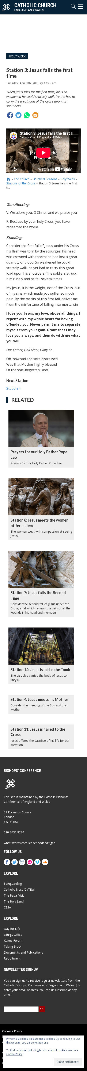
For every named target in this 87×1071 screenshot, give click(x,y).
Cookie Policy (14, 1054)
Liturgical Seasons (45, 179)
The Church (21, 179)
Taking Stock (12, 946)
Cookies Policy (12, 1031)
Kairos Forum (13, 940)
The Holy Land (14, 901)
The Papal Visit (14, 895)
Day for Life (12, 929)
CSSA (7, 907)
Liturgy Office (13, 935)
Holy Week (17, 56)
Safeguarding (13, 883)
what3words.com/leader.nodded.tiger (29, 843)
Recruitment (12, 958)
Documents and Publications (23, 952)
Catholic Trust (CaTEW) (19, 889)
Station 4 (13, 388)
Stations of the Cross (20, 183)
